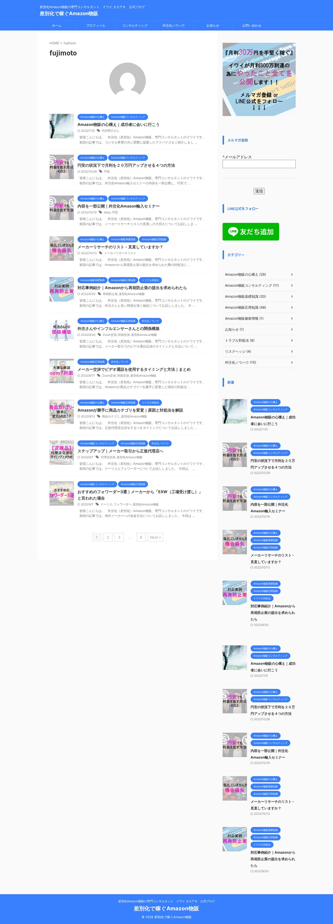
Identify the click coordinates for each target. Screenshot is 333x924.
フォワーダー (122, 504)
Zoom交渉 (110, 335)
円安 (107, 171)
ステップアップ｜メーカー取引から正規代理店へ (120, 450)
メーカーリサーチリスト (120, 253)
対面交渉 (124, 335)
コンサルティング (134, 25)
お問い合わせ (251, 25)
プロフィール (95, 25)
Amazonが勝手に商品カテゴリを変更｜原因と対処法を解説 (130, 410)
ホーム (56, 25)
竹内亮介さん (110, 130)
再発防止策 (110, 294)
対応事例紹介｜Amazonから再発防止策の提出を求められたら (132, 287)
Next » (155, 537)
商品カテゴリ (111, 416)
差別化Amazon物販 (132, 294)
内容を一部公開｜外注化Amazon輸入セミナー (119, 206)
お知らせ (212, 25)
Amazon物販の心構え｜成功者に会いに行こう (119, 124)
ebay (107, 212)
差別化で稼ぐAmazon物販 (69, 13)
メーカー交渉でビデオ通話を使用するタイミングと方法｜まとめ (134, 369)
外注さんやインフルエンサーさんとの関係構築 (118, 328)
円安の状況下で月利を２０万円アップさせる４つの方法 (126, 165)
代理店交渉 (108, 457)
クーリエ (106, 504)
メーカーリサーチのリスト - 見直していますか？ (120, 246)
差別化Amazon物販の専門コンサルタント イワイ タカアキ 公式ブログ (166, 901)
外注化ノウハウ (174, 25)
